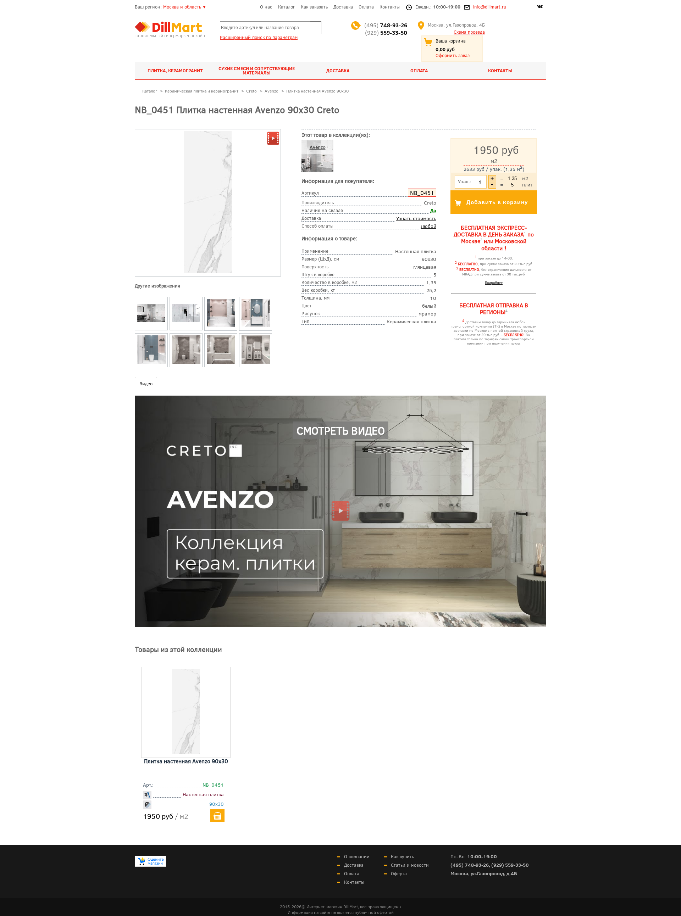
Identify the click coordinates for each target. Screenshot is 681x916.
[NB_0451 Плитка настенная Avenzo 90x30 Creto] (208, 271)
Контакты (390, 7)
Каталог (286, 7)
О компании (357, 856)
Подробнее (494, 282)
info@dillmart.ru (489, 7)
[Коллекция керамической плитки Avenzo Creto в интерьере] (151, 322)
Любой (428, 226)
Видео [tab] (146, 383)
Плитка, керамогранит (175, 70)
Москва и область (182, 7)
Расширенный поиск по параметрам (259, 37)
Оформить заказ (453, 55)
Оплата (366, 7)
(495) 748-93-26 (469, 864)
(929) (386, 32)
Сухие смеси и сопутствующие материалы (256, 70)
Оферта (399, 873)
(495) (385, 25)
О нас (266, 7)
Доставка (343, 7)
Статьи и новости (410, 865)
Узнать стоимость (416, 218)
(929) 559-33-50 (510, 864)
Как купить (402, 856)
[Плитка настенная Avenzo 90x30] (186, 751)
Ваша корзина (451, 41)
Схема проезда (469, 32)
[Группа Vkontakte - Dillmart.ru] (539, 7)
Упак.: (464, 181)
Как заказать (314, 7)
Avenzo (318, 147)
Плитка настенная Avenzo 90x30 (186, 761)
